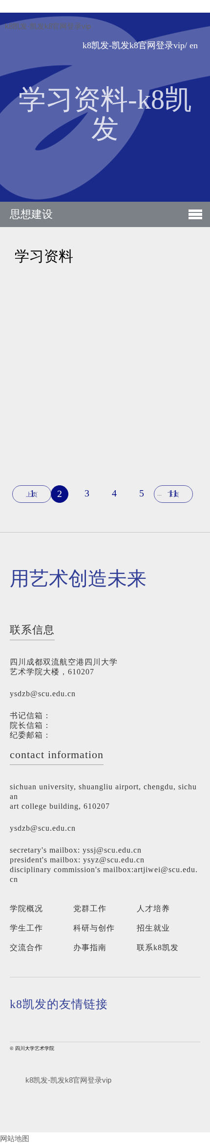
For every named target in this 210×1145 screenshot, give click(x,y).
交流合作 (26, 947)
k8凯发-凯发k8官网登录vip (48, 26)
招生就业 (153, 928)
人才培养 (153, 908)
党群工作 (89, 908)
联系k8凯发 (158, 947)
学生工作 (26, 928)
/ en (191, 45)
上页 (32, 494)
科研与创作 (94, 928)
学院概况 (26, 908)
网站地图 (14, 1138)
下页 (173, 494)
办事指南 (89, 947)
